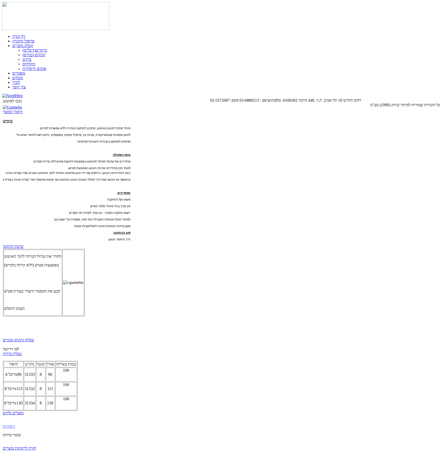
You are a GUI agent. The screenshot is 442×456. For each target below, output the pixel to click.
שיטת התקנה (13, 246)
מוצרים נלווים (13, 413)
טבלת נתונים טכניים (18, 340)
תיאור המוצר (13, 112)
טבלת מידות (12, 354)
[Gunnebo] (12, 107)
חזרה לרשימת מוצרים (19, 448)
